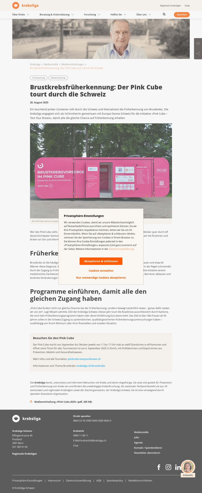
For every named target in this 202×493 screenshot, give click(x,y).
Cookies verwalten (101, 271)
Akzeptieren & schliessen (101, 261)
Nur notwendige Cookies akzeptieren (101, 277)
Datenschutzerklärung (121, 249)
